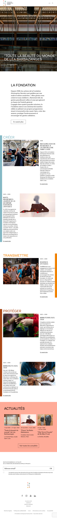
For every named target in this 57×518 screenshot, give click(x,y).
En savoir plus (12, 64)
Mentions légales (8, 510)
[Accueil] (4, 3)
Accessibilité (50, 510)
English (28, 506)
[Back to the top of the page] (28, 485)
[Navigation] (49, 3)
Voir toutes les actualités (29, 446)
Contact (28, 503)
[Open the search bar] (52, 3)
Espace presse (28, 504)
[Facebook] (22, 496)
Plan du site (28, 501)
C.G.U (29, 510)
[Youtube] (31, 496)
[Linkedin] (35, 496)
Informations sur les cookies (39, 510)
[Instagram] (26, 496)
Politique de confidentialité (20, 510)
